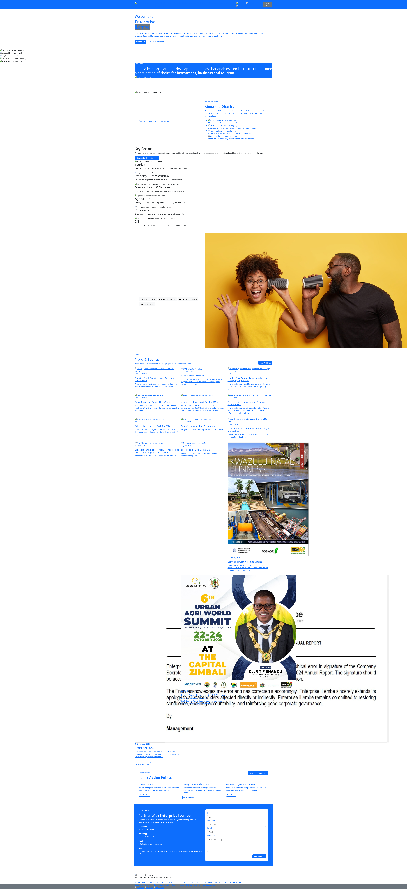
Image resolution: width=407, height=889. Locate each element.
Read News (231, 795)
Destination (183, 3)
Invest (168, 3)
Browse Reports (188, 797)
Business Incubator (147, 299)
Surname (211, 820)
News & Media (160, 6)
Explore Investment (156, 42)
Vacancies (223, 3)
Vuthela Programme (167, 299)
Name (209, 813)
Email (209, 828)
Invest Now (268, 5)
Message (211, 835)
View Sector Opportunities (146, 158)
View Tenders (144, 795)
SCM (206, 3)
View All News (265, 363)
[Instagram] (241, 6)
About (162, 3)
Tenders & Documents (188, 299)
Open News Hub (142, 764)
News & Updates (146, 304)
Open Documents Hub (258, 773)
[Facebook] (241, 3)
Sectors (175, 3)
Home (156, 3)
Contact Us (140, 42)
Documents (213, 3)
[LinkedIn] (250, 3)
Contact (170, 6)
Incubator (193, 3)
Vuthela (200, 3)
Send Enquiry (259, 856)
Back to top (210, 885)
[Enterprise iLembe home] (144, 4)
